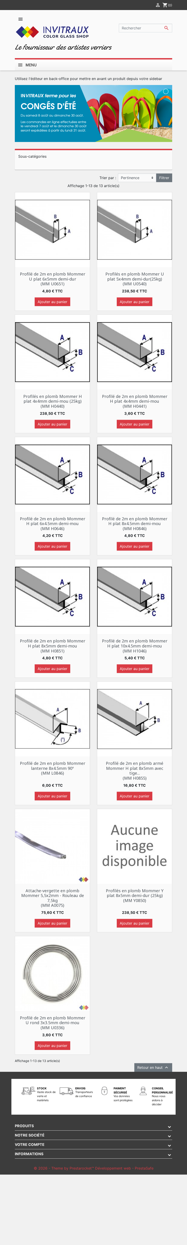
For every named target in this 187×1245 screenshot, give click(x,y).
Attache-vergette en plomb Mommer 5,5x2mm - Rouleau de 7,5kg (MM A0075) (52, 898)
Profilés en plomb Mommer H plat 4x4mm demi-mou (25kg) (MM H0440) (52, 401)
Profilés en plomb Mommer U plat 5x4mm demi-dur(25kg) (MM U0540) (134, 278)
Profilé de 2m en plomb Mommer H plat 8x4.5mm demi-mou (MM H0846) (134, 523)
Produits (24, 1126)
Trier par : (107, 177)
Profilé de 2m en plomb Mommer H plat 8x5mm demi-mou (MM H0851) (52, 645)
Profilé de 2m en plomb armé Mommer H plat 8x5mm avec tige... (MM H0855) (134, 770)
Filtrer (164, 177)
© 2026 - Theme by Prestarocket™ (64, 1168)
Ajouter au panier (52, 301)
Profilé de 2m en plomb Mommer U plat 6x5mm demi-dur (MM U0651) (52, 278)
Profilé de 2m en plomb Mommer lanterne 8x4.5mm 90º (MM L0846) (52, 768)
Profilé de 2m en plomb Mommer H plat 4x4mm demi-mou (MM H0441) (134, 401)
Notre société (29, 1135)
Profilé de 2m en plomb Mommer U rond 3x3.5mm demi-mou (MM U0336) (52, 1022)
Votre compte (29, 1144)
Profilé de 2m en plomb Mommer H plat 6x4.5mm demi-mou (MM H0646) (52, 523)
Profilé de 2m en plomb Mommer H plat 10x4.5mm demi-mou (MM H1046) (134, 645)
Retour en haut (153, 1067)
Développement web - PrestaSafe (124, 1168)
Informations (29, 1154)
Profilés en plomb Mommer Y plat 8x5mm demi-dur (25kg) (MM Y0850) (135, 895)
